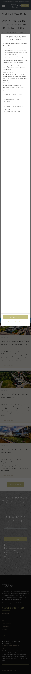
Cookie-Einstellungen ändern (15, 322)
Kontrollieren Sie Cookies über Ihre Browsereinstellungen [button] (13, 109)
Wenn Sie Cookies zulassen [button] (13, 95)
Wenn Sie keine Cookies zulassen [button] (12, 100)
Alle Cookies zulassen (15, 317)
